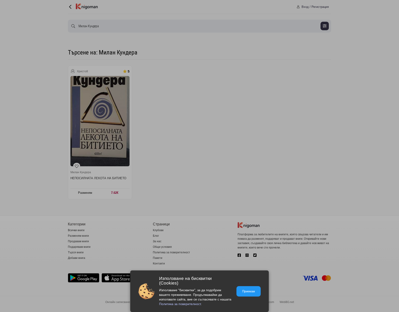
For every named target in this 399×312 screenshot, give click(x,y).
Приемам (248, 291)
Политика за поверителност (180, 304)
